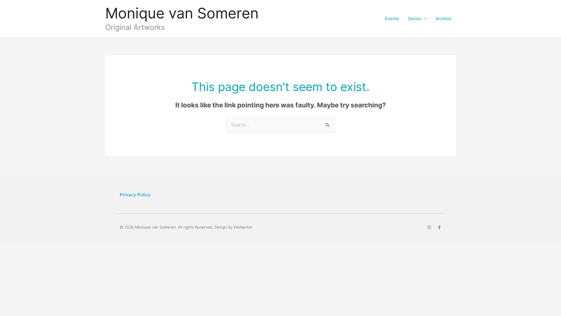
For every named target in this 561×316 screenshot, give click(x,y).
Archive (443, 18)
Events (392, 18)
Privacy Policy (135, 194)
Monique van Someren (182, 13)
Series (414, 18)
